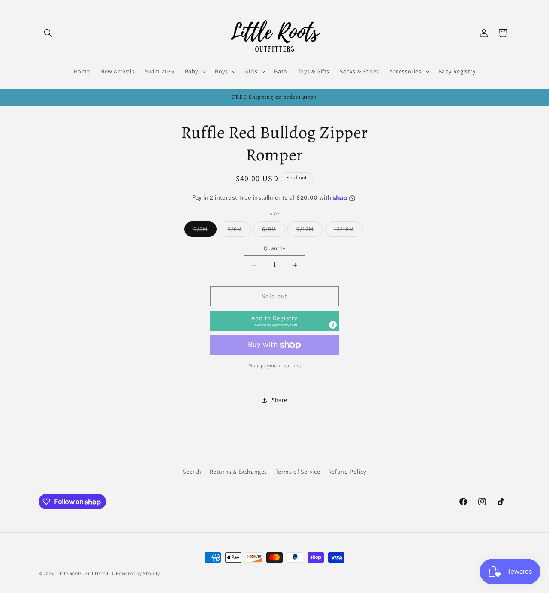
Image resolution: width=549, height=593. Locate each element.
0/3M (205, 231)
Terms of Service (297, 471)
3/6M (239, 231)
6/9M (273, 231)
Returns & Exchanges (238, 471)
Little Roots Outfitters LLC (85, 573)
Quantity (274, 248)
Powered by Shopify (138, 573)
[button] (48, 33)
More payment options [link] (274, 365)
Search (192, 471)
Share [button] (279, 400)
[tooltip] (333, 325)
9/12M (309, 231)
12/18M (348, 231)
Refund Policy (347, 471)
